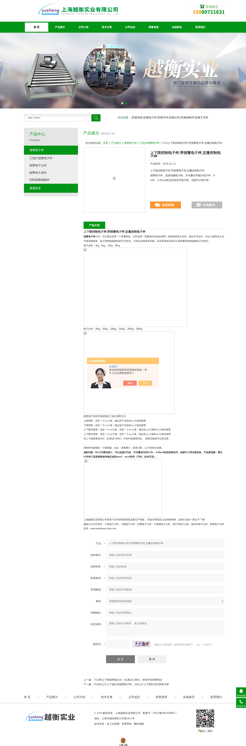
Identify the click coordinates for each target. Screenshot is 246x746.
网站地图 (139, 724)
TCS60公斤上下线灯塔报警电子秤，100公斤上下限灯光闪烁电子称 (131, 684)
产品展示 (60, 27)
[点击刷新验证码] (142, 644)
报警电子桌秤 (38, 172)
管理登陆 (127, 724)
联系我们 (200, 27)
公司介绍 (83, 27)
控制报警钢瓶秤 (39, 179)
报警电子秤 (130, 142)
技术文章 (107, 27)
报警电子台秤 (38, 165)
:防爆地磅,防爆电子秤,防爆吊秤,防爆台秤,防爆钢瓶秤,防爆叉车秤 (169, 117)
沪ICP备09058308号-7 (164, 713)
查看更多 (35, 188)
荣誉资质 (154, 27)
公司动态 (130, 27)
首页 (105, 142)
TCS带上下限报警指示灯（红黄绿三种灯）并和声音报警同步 (128, 679)
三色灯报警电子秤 (150, 142)
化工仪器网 (113, 724)
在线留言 (177, 27)
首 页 (27, 697)
